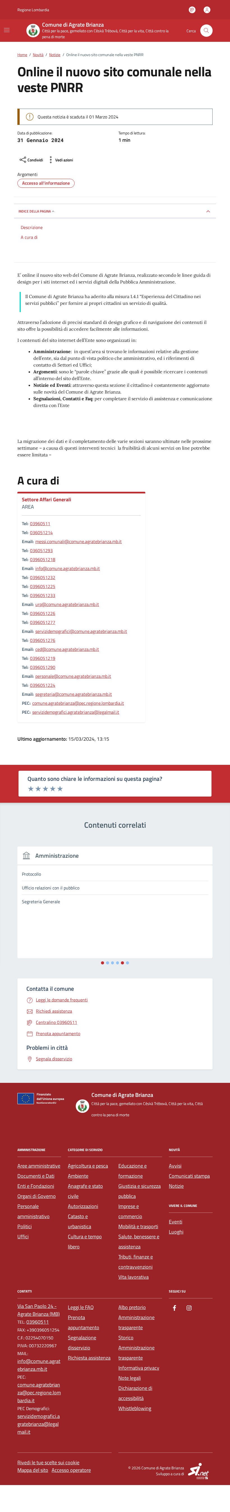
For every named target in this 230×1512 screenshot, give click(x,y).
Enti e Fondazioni (35, 1186)
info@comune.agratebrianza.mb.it (67, 568)
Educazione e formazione (132, 1171)
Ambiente (78, 1176)
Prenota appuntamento (83, 1322)
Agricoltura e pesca (88, 1166)
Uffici (23, 1236)
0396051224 (42, 685)
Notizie (176, 1186)
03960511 (40, 523)
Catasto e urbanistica (79, 1221)
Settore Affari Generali (46, 499)
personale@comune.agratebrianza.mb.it (73, 676)
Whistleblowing (134, 1408)
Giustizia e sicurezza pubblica (139, 1191)
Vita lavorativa (133, 1277)
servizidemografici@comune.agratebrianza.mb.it (81, 631)
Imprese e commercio (130, 1211)
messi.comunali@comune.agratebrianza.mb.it (78, 541)
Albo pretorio (132, 1307)
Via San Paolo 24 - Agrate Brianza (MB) (38, 1310)
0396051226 (42, 613)
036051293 (41, 550)
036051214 (41, 532)
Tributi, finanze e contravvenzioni (135, 1262)
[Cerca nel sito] (206, 30)
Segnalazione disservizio (82, 1342)
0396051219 (42, 658)
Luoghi (176, 1232)
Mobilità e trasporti (138, 1226)
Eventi (175, 1221)
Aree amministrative (38, 1166)
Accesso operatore (71, 1470)
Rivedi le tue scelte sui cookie (48, 1462)
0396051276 (42, 640)
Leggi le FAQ (81, 1307)
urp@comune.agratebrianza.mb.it (67, 604)
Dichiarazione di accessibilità (135, 1393)
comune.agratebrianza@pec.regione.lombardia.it (78, 703)
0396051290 (42, 667)
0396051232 (42, 577)
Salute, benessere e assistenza (138, 1241)
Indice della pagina (35, 211)
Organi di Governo (36, 1196)
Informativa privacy (138, 1368)
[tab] (102, 962)
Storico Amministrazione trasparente (136, 1348)
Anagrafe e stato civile (85, 1191)
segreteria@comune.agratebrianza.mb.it (73, 694)
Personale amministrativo (33, 1211)
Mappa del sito (32, 1470)
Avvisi (175, 1166)
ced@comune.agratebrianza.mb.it (67, 649)
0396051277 (42, 622)
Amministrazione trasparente (136, 1322)
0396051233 (42, 595)
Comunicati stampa (189, 1176)
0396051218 (42, 559)
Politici (24, 1226)
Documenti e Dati (35, 1176)
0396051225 (42, 586)
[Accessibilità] (192, 10)
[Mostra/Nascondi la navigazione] (6, 30)
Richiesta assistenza (89, 1358)
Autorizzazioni (83, 1206)
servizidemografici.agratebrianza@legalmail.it (75, 712)
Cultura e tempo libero (85, 1241)
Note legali (129, 1378)
